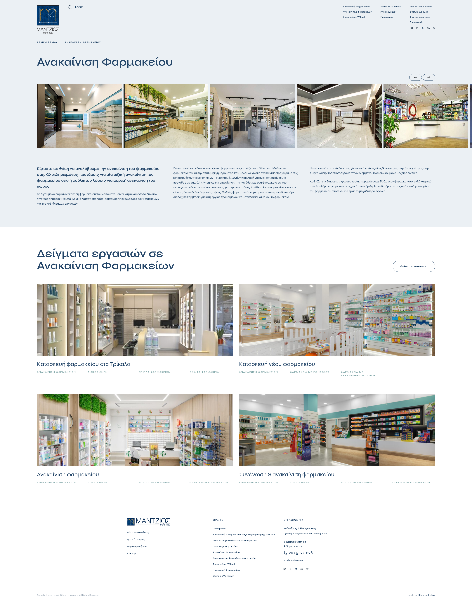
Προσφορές (387, 17)
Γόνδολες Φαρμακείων (225, 546)
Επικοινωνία (416, 22)
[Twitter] (422, 28)
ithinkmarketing (426, 595)
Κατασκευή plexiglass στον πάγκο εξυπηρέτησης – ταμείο (244, 534)
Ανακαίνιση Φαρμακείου (226, 552)
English (79, 6)
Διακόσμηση (98, 372)
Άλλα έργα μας (389, 12)
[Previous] (415, 77)
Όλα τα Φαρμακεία (204, 372)
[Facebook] (417, 28)
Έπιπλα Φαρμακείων (155, 372)
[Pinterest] (434, 28)
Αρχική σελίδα (47, 42)
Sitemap (131, 553)
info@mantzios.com (293, 560)
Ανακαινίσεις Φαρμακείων (357, 12)
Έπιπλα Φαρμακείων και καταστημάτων (234, 540)
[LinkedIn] (428, 28)
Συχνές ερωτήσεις (420, 17)
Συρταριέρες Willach (354, 17)
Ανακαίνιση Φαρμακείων (56, 372)
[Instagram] (411, 28)
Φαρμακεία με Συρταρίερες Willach (358, 374)
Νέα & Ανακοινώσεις (421, 6)
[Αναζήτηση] (70, 7)
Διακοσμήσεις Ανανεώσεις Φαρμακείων (234, 558)
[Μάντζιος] (48, 19)
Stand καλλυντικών (391, 6)
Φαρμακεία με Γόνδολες (310, 372)
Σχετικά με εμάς (419, 12)
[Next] (429, 77)
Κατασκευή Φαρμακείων (356, 6)
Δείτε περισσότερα (414, 266)
